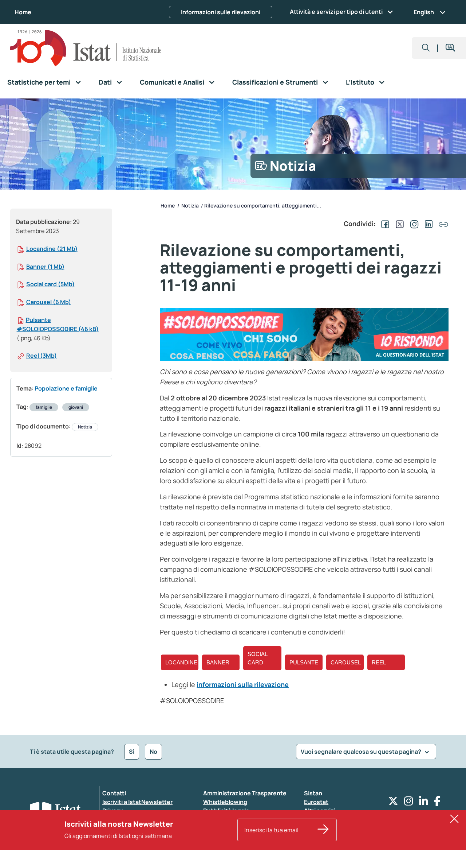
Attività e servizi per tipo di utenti (336, 12)
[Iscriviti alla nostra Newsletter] (323, 830)
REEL (379, 662)
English (424, 12)
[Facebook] (437, 802)
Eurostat (316, 802)
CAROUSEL (346, 662)
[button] (426, 48)
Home (23, 12)
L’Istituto (360, 82)
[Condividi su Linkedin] (427, 223)
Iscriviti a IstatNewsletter (137, 802)
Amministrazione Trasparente (245, 793)
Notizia (85, 427)
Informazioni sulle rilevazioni (220, 12)
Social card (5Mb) (50, 284)
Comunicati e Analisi (172, 82)
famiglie (44, 407)
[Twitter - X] (393, 802)
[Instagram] (408, 802)
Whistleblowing (225, 802)
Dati (105, 82)
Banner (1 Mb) (45, 267)
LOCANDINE (181, 662)
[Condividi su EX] (398, 223)
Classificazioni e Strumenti (275, 82)
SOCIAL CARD (258, 658)
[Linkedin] (423, 802)
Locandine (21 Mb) (52, 249)
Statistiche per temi (39, 82)
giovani (75, 407)
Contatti (114, 793)
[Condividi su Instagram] (412, 223)
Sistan (313, 793)
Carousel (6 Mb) (48, 302)
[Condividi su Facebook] (383, 223)
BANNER (217, 662)
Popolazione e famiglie (66, 388)
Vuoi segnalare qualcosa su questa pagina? (361, 752)
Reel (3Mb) (41, 356)
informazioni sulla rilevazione (243, 684)
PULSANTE (303, 662)
